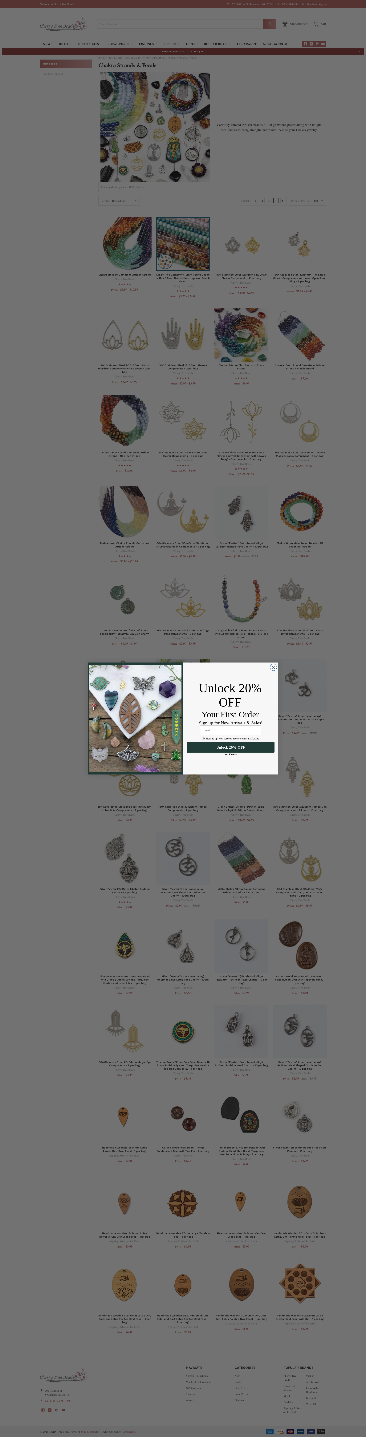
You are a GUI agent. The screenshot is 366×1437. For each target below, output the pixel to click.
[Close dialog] (273, 667)
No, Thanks (231, 754)
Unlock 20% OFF (230, 747)
